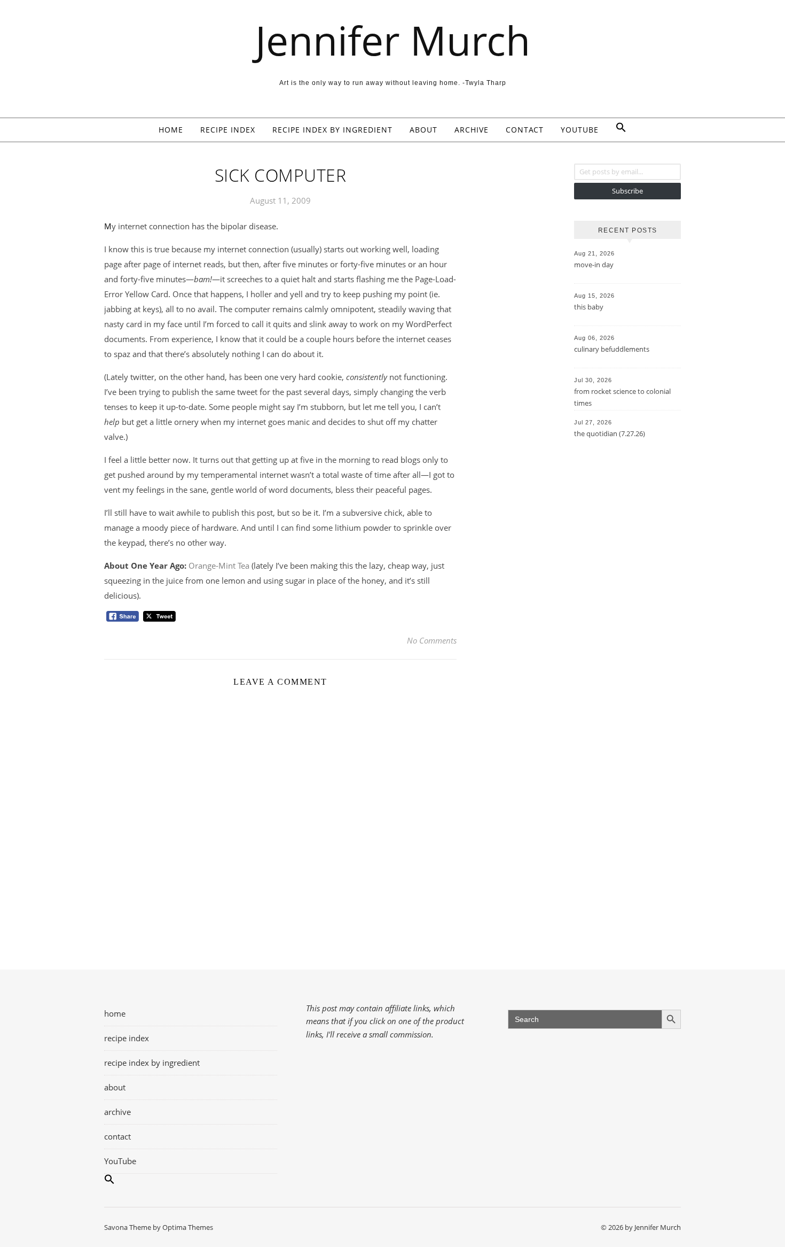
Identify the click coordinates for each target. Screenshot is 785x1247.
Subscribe (627, 191)
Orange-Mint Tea (219, 565)
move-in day (594, 264)
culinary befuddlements (611, 349)
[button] (616, 130)
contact (525, 130)
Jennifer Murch (392, 40)
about (423, 130)
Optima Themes (187, 1227)
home (171, 130)
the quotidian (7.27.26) (609, 433)
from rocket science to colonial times (622, 397)
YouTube (580, 130)
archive (471, 130)
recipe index (227, 130)
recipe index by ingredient (332, 130)
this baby (588, 307)
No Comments (432, 640)
